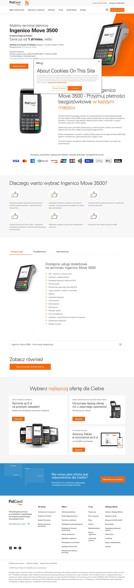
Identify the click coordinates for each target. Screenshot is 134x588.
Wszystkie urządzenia (69, 538)
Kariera (90, 524)
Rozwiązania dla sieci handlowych (69, 529)
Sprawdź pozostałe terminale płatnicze (30, 367)
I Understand (75, 88)
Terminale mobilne (31, 58)
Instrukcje (108, 538)
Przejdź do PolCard (44, 516)
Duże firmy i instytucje (36, 10)
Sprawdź (18, 419)
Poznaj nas (92, 512)
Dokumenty (109, 534)
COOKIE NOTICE (52, 82)
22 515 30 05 (103, 3)
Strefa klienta (71, 10)
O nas (61, 10)
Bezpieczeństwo (94, 528)
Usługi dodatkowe (68, 534)
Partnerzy (51, 10)
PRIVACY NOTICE (62, 82)
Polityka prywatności (16, 563)
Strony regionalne (92, 533)
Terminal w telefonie (69, 520)
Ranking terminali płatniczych (44, 525)
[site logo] (16, 3)
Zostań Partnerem (44, 520)
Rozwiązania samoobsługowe (72, 524)
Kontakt (83, 10)
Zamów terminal (117, 10)
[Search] (107, 10)
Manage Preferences (59, 88)
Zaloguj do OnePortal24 (116, 3)
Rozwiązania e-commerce (70, 542)
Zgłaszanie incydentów (48, 563)
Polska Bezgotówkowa (69, 516)
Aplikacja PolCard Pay (69, 546)
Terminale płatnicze (17, 58)
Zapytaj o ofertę (111, 516)
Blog (90, 520)
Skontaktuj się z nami (17, 524)
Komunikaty (109, 524)
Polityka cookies (32, 563)
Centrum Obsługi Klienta (114, 512)
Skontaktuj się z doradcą (113, 479)
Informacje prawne (92, 539)
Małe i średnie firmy (17, 10)
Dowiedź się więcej (29, 47)
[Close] (99, 61)
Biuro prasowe (93, 516)
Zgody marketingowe (112, 542)
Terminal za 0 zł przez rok (46, 512)
